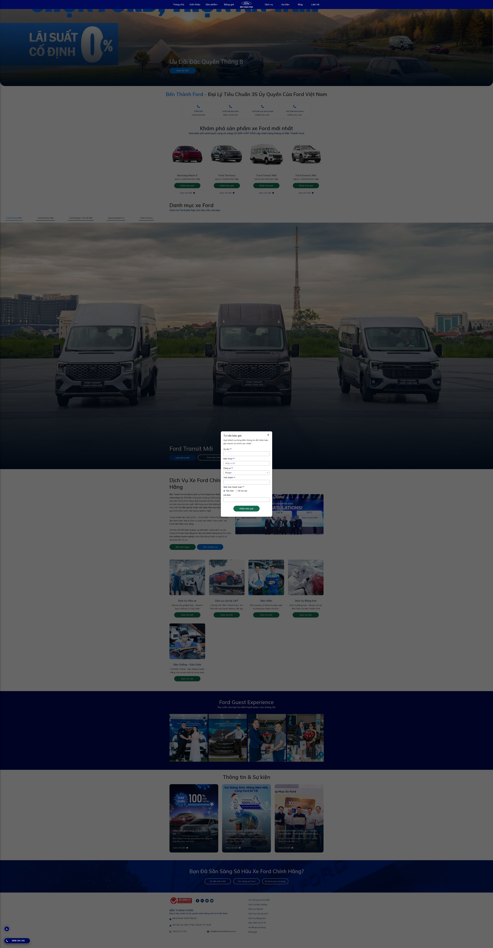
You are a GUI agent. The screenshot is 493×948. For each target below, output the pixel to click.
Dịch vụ (269, 4)
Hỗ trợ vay (242, 491)
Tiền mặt (230, 491)
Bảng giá (229, 4)
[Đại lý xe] (246, 4)
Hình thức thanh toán (233, 487)
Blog (300, 4)
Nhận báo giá (246, 508)
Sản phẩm (211, 4)
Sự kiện (285, 4)
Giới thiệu (195, 4)
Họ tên (227, 449)
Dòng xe (228, 468)
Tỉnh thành (229, 477)
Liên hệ (315, 4)
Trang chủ (178, 4)
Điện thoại (229, 458)
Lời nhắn (227, 495)
